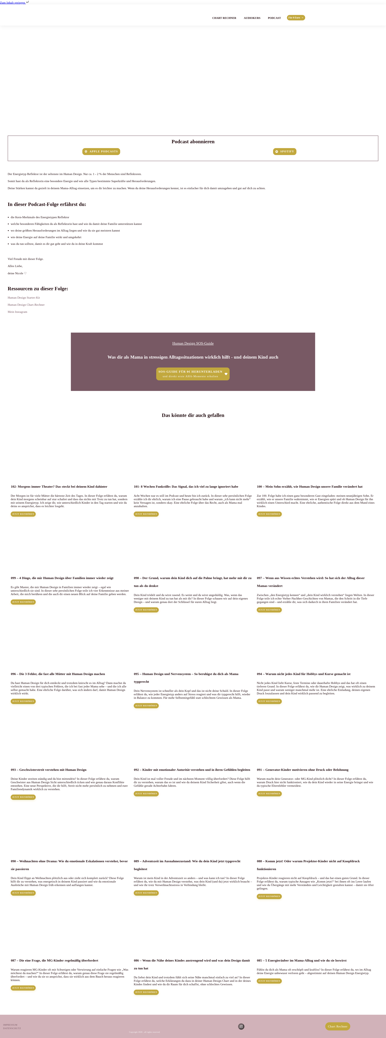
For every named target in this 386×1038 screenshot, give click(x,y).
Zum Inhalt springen (13, 2)
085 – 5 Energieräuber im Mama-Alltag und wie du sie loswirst (316, 949)
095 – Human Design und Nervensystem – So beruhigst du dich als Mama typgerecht (193, 662)
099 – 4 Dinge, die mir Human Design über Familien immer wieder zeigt (70, 566)
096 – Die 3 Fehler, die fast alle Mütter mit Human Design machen (70, 662)
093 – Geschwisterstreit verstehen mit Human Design (70, 756)
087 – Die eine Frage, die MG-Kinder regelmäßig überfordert (70, 949)
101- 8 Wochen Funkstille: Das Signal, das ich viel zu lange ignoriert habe (193, 473)
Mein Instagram (17, 311)
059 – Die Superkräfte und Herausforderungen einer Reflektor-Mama (193, 85)
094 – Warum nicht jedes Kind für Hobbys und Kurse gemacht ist (316, 662)
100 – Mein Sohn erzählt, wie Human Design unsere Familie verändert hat (316, 473)
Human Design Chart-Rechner (26, 304)
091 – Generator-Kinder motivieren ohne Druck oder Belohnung (316, 756)
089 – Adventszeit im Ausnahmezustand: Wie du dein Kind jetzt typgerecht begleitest (193, 851)
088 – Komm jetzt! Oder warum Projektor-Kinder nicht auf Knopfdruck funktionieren (316, 851)
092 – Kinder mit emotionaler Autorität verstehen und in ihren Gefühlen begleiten (193, 756)
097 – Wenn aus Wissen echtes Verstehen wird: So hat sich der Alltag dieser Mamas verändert (316, 566)
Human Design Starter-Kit (24, 297)
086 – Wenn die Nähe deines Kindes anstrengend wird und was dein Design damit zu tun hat (193, 949)
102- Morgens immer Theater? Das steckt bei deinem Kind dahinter (70, 473)
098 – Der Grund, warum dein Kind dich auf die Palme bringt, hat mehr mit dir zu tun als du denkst (193, 566)
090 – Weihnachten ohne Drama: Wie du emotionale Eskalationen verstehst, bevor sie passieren (70, 851)
